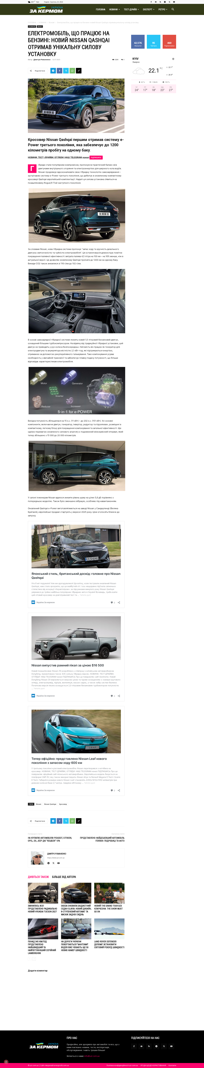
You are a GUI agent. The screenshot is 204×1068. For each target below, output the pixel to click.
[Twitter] (169, 2)
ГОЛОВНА (100, 9)
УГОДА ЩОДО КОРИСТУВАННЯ (153, 1065)
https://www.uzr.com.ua (55, 858)
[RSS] (160, 2)
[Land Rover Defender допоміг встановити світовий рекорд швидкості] (109, 928)
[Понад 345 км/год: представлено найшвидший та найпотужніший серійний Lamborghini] (43, 928)
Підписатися (169, 36)
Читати (153, 36)
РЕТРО (161, 9)
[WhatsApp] (72, 70)
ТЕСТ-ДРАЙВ (130, 9)
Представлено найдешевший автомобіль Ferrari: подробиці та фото (102, 839)
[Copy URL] (78, 70)
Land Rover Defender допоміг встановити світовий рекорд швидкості (109, 944)
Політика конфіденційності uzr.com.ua (122, 1065)
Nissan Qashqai (50, 804)
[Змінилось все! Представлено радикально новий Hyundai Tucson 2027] (43, 893)
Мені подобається (138, 37)
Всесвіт (52, 22)
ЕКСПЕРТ (147, 9)
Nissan (38, 804)
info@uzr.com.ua (92, 1056)
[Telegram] (165, 2)
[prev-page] (29, 959)
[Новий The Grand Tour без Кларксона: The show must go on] (109, 893)
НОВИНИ (113, 9)
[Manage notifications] (6, 1062)
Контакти (172, 1065)
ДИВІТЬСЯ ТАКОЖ (38, 877)
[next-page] (34, 959)
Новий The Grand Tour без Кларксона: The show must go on (108, 908)
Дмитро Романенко (41, 59)
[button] (172, 9)
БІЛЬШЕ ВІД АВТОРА (64, 877)
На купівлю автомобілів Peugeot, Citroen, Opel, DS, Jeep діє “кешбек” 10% (50, 839)
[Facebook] (151, 2)
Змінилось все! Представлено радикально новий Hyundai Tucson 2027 (42, 908)
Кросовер (63, 804)
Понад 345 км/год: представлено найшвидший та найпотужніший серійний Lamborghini (42, 947)
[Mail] (156, 2)
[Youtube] (174, 2)
